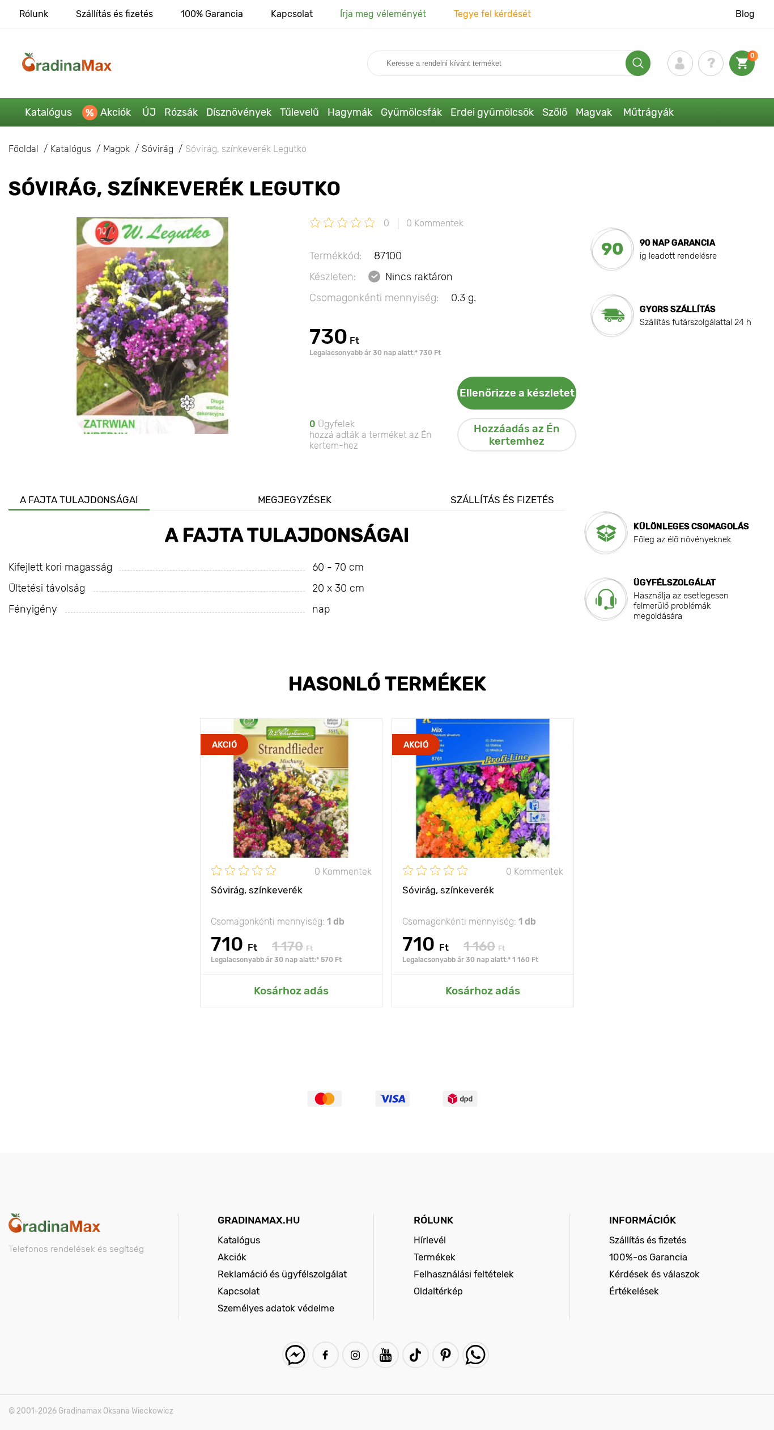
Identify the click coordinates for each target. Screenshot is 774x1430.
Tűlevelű (299, 112)
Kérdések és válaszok (654, 1274)
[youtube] (385, 1355)
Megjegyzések (294, 499)
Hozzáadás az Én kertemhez (517, 435)
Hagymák (350, 112)
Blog (745, 14)
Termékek (435, 1257)
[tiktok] (415, 1355)
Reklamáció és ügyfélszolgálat (282, 1274)
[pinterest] (445, 1355)
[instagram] (355, 1355)
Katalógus (48, 112)
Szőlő (554, 112)
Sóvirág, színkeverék (257, 890)
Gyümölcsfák (411, 112)
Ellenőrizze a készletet (517, 393)
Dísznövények (238, 112)
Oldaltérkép (438, 1291)
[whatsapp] (475, 1355)
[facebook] (325, 1355)
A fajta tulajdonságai (79, 499)
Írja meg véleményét (383, 14)
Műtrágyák (648, 112)
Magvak (594, 112)
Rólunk (33, 14)
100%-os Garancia (648, 1257)
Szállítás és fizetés (114, 14)
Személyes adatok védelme (276, 1308)
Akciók (115, 112)
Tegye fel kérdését (492, 14)
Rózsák (181, 112)
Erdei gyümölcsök (492, 112)
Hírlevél (430, 1240)
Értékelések (634, 1291)
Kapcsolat (292, 14)
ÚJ (149, 112)
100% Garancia (212, 14)
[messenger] (295, 1355)
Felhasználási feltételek (464, 1274)
